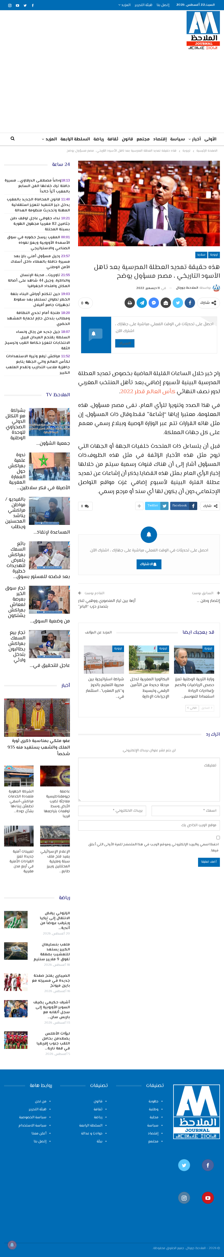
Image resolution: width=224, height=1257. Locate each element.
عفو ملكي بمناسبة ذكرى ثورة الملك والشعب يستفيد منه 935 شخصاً (38, 748)
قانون (127, 139)
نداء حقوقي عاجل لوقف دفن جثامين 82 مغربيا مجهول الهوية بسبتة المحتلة (40, 224)
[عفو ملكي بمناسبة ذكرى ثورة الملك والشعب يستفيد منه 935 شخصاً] (37, 717)
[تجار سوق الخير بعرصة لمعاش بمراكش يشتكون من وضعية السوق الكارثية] (49, 600)
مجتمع (143, 139)
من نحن (40, 1101)
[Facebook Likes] (208, 1173)
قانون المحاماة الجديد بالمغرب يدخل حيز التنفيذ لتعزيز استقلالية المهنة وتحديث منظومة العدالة (38, 205)
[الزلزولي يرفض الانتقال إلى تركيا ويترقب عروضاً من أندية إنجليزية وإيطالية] (16, 919)
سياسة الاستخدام (32, 1125)
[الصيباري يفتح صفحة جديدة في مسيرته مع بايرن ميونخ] (16, 982)
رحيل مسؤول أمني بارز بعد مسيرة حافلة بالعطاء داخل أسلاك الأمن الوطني (40, 261)
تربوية (214, 254)
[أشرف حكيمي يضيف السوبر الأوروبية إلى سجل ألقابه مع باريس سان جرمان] (16, 1009)
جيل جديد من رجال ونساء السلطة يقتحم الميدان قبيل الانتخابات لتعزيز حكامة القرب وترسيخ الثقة (37, 340)
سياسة (177, 139)
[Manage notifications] (12, 1245)
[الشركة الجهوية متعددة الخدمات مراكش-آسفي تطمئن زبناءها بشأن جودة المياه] (19, 776)
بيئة (99, 1141)
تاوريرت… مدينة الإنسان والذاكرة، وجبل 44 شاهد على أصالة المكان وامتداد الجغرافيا (39, 280)
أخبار (196, 139)
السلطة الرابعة (75, 139)
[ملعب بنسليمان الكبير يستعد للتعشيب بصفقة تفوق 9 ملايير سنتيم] (16, 951)
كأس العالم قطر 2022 (147, 391)
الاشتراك (125, 343)
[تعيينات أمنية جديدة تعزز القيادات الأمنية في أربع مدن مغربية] (19, 836)
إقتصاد (160, 139)
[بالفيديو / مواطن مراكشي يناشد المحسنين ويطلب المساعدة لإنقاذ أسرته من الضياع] (49, 511)
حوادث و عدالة (91, 1133)
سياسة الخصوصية (32, 1117)
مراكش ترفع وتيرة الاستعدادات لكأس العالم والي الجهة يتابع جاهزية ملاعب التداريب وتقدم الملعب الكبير (38, 364)
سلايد (201, 254)
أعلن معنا (38, 1133)
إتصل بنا (163, 5)
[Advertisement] (112, 91)
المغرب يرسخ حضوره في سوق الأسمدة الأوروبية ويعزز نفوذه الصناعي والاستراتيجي (38, 242)
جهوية (153, 1101)
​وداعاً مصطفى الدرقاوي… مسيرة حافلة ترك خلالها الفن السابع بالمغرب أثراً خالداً (37, 186)
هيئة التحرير (143, 5)
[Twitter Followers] (184, 1173)
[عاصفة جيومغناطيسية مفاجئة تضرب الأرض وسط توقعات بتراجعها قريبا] (55, 776)
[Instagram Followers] (184, 1206)
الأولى (210, 139)
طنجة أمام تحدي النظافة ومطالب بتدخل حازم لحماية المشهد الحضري (38, 318)
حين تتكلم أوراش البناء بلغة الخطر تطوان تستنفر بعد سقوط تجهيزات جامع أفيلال (40, 299)
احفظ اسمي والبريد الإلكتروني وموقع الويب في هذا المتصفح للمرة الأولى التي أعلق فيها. (153, 847)
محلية (154, 1117)
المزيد (125, 5)
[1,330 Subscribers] (208, 1206)
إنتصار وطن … (208, 601)
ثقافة (112, 139)
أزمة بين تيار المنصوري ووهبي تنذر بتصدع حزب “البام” (106, 604)
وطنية (153, 1109)
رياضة (98, 139)
